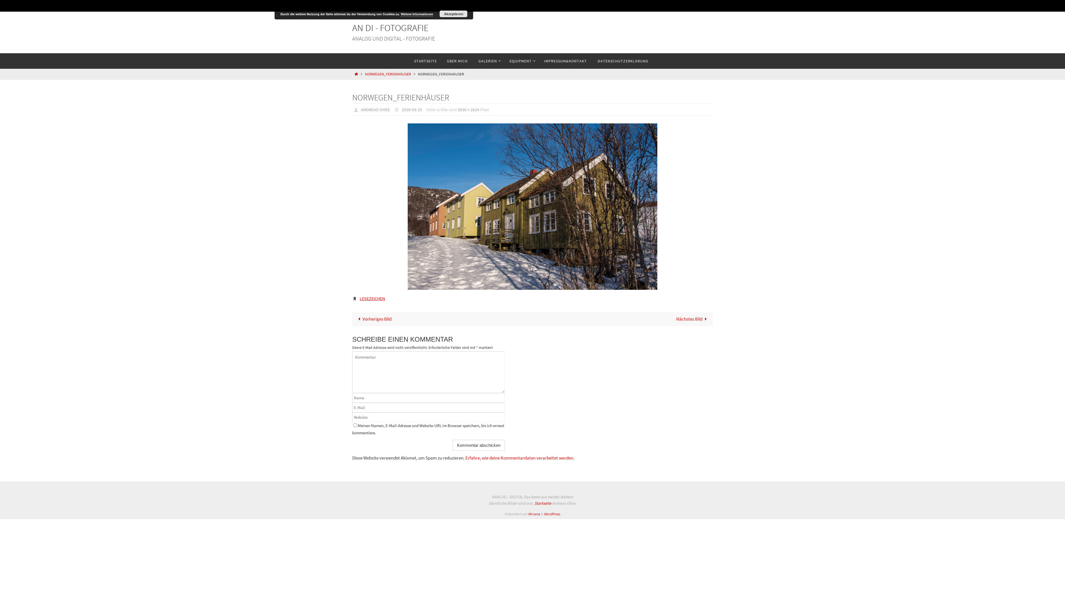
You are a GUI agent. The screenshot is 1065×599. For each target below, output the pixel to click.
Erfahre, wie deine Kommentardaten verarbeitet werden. (519, 458)
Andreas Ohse (375, 109)
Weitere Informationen (417, 14)
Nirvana (534, 514)
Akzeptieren (453, 13)
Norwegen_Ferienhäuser (388, 74)
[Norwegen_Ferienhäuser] (532, 206)
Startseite (542, 503)
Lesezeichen (372, 298)
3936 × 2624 (468, 109)
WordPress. (552, 514)
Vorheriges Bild (377, 319)
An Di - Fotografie (390, 28)
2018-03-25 (412, 109)
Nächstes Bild (689, 319)
